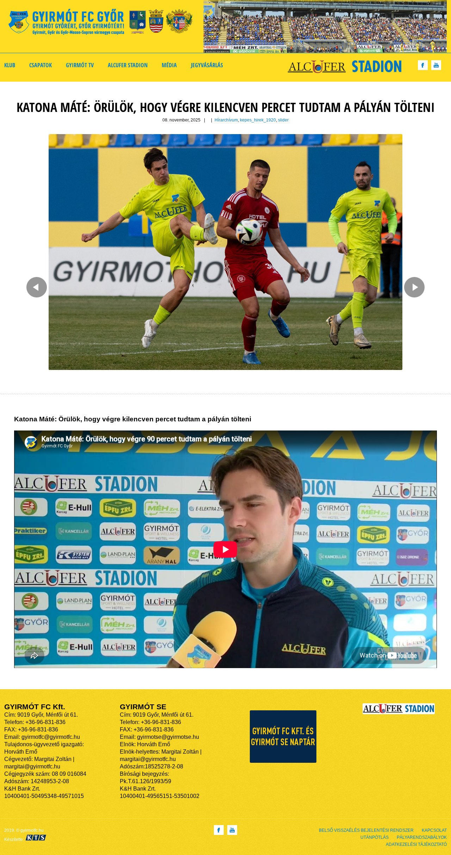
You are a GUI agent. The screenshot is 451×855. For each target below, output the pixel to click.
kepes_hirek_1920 (258, 120)
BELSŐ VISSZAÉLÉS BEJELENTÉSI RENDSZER (366, 830)
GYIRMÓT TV (80, 65)
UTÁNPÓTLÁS (374, 837)
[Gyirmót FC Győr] (103, 23)
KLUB (9, 65)
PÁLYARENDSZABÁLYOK (422, 837)
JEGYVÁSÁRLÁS (207, 65)
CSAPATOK (40, 65)
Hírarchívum (226, 120)
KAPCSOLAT (434, 830)
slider (283, 120)
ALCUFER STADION (128, 65)
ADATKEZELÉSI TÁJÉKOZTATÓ (416, 844)
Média (169, 65)
